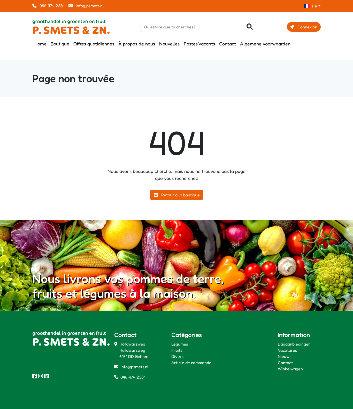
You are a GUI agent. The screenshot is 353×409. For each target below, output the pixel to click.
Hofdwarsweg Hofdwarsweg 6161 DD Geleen (133, 350)
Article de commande (191, 362)
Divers (177, 356)
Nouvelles (169, 43)
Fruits (176, 350)
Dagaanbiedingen (294, 344)
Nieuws (284, 356)
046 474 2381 (51, 5)
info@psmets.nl (89, 5)
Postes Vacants (199, 43)
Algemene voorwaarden (265, 43)
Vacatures (287, 350)
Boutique (60, 43)
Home (40, 43)
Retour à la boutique (180, 194)
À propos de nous (136, 43)
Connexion (306, 26)
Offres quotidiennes (93, 43)
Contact (227, 43)
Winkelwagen (290, 368)
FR (314, 6)
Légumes (179, 344)
